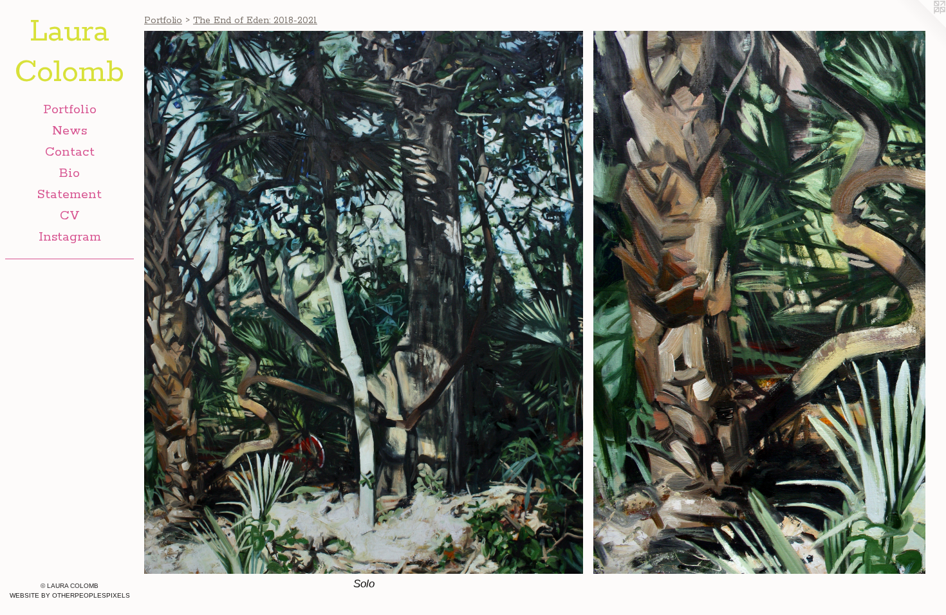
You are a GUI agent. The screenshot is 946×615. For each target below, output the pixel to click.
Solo (364, 584)
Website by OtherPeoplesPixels (70, 595)
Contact (70, 152)
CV (70, 216)
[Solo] (363, 302)
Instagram (70, 237)
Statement (69, 195)
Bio (69, 173)
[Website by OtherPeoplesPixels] (920, 25)
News (69, 131)
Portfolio (70, 110)
